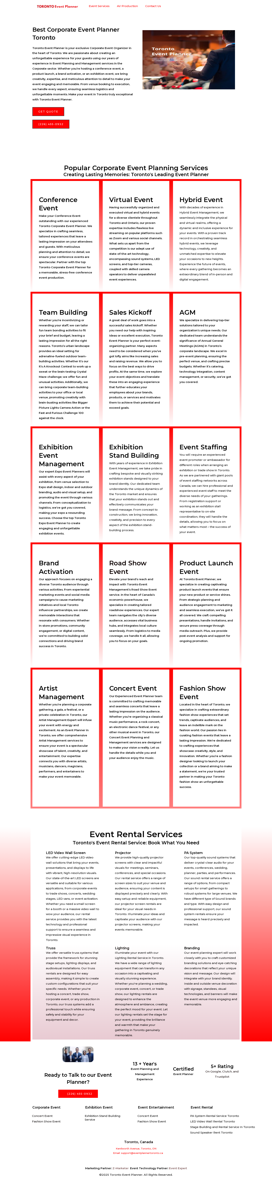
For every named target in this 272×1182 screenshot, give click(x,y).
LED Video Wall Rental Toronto (212, 1121)
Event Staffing (203, 447)
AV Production (127, 6)
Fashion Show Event (46, 1121)
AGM (187, 312)
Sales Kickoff (130, 312)
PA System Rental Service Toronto (214, 1116)
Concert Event (42, 1116)
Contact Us (153, 6)
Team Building (63, 312)
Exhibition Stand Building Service (102, 1117)
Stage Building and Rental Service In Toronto (222, 1127)
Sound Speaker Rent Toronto (211, 1132)
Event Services (99, 6)
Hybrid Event (201, 200)
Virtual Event (131, 200)
